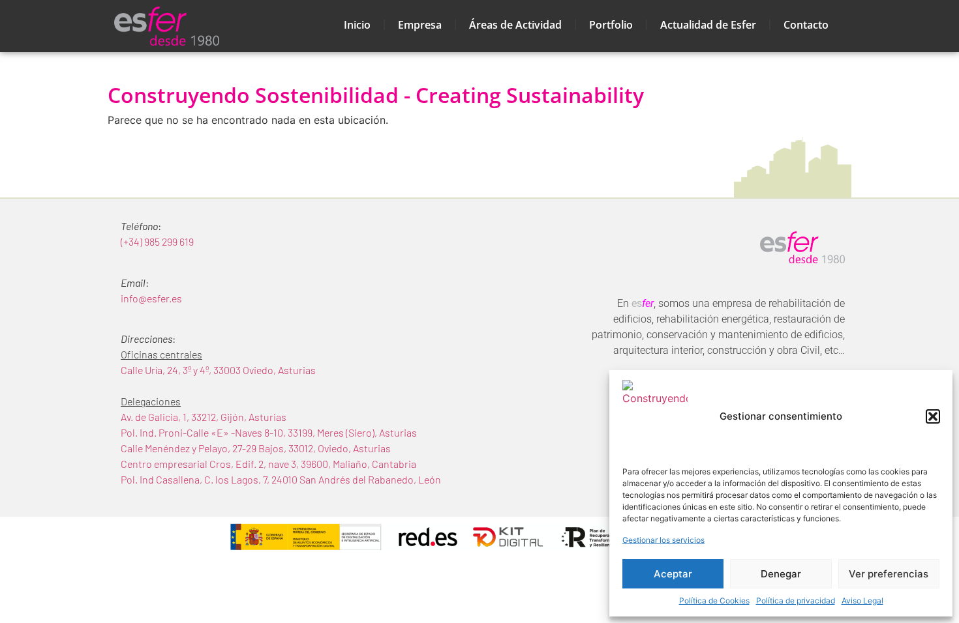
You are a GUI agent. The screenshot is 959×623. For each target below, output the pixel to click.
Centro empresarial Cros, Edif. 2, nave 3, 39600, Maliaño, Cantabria (268, 463)
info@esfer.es (151, 298)
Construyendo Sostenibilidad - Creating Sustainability (376, 95)
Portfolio (611, 25)
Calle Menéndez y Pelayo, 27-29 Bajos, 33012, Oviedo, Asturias (256, 448)
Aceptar (673, 574)
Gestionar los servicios (663, 540)
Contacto (806, 25)
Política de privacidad (795, 600)
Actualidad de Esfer (708, 25)
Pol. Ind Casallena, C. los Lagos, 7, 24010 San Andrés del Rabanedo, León (281, 479)
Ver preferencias (888, 574)
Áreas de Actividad (515, 25)
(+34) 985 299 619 (157, 241)
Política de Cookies (714, 600)
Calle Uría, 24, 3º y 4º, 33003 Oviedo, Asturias (218, 370)
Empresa (420, 25)
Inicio (357, 25)
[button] (932, 416)
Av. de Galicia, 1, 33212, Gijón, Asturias (203, 417)
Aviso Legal (862, 600)
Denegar (781, 574)
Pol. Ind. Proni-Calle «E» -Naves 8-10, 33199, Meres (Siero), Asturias (269, 432)
